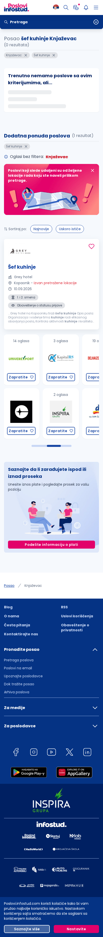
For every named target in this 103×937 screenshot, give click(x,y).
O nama (11, 616)
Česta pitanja (17, 625)
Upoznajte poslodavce (23, 676)
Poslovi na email (18, 668)
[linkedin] (87, 753)
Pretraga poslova (19, 660)
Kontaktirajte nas (21, 634)
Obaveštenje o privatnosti (75, 628)
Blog (8, 607)
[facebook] (16, 753)
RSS (64, 607)
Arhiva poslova (16, 692)
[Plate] (76, 7)
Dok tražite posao (19, 684)
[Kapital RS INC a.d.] (39, 359)
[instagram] (34, 753)
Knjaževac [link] (33, 585)
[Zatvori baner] (92, 170)
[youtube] (51, 753)
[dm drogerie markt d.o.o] (78, 413)
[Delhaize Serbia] (78, 359)
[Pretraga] (66, 7)
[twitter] (69, 753)
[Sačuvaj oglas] (91, 246)
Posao (9, 585)
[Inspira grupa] (39, 413)
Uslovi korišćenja (77, 616)
